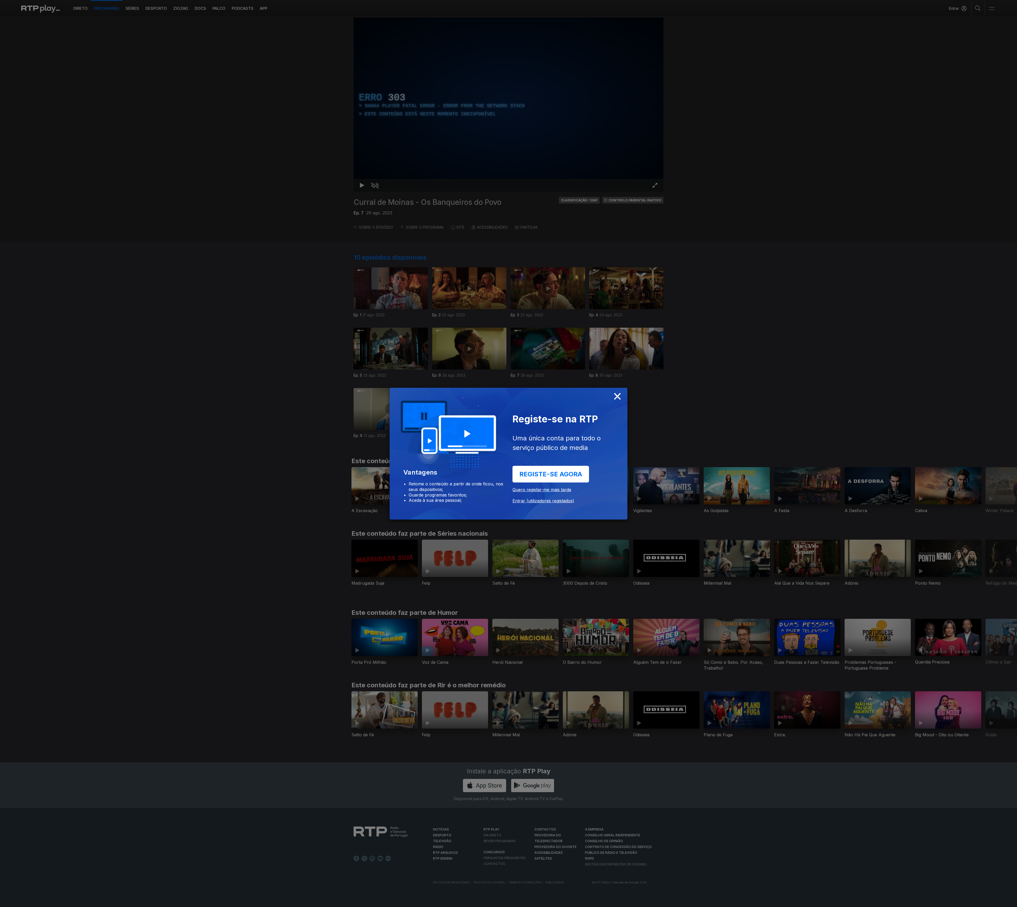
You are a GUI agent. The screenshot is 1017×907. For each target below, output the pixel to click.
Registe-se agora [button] (550, 474)
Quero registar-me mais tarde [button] (541, 489)
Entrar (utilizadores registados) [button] (543, 500)
